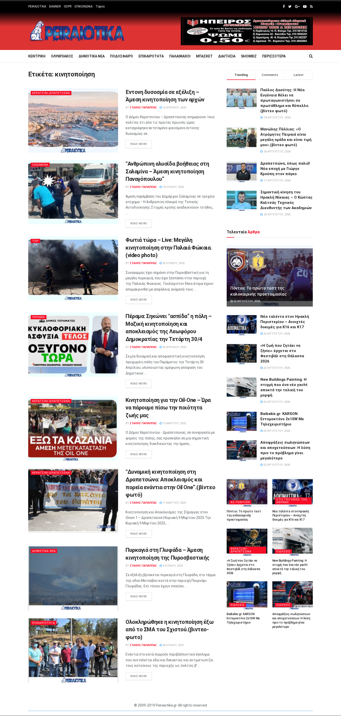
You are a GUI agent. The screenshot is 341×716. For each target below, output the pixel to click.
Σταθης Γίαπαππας (143, 107)
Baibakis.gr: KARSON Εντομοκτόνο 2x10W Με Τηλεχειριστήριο (282, 418)
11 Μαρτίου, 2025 (174, 502)
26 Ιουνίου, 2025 (173, 263)
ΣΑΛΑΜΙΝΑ (40, 164)
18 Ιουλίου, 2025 (173, 187)
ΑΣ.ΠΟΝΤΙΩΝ (240, 502)
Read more (138, 144)
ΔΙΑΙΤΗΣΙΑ (226, 56)
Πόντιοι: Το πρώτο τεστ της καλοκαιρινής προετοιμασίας (244, 516)
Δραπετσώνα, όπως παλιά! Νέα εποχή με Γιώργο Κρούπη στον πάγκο (285, 168)
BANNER (55, 6)
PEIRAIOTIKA (37, 6)
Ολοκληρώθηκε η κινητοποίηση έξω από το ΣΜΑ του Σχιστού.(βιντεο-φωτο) (169, 630)
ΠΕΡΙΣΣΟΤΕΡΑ (274, 56)
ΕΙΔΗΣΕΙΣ (283, 551)
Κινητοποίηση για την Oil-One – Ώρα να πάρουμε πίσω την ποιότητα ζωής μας (168, 408)
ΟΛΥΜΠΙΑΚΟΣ (62, 56)
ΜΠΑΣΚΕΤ (204, 56)
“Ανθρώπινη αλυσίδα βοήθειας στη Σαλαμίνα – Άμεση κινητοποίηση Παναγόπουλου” (167, 171)
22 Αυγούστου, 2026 (246, 301)
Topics (100, 6)
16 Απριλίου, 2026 (174, 107)
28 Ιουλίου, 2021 (173, 645)
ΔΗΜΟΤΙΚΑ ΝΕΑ (92, 56)
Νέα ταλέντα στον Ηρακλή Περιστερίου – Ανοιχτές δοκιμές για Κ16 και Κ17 (284, 321)
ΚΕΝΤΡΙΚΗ (36, 56)
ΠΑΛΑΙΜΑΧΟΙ (179, 56)
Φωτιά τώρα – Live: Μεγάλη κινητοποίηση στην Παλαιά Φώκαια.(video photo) (169, 248)
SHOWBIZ (249, 56)
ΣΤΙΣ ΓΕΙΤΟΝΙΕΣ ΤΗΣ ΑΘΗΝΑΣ (291, 501)
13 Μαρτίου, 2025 (174, 423)
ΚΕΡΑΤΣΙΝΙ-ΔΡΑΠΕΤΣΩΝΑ (51, 93)
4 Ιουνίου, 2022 (172, 565)
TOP (35, 241)
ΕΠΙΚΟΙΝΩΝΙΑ (84, 6)
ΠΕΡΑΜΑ (38, 317)
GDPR (68, 6)
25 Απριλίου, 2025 (174, 347)
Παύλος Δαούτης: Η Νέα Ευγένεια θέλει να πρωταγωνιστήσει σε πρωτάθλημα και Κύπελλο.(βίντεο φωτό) (284, 100)
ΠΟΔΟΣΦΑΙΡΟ (121, 56)
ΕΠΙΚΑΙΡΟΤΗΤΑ (151, 56)
